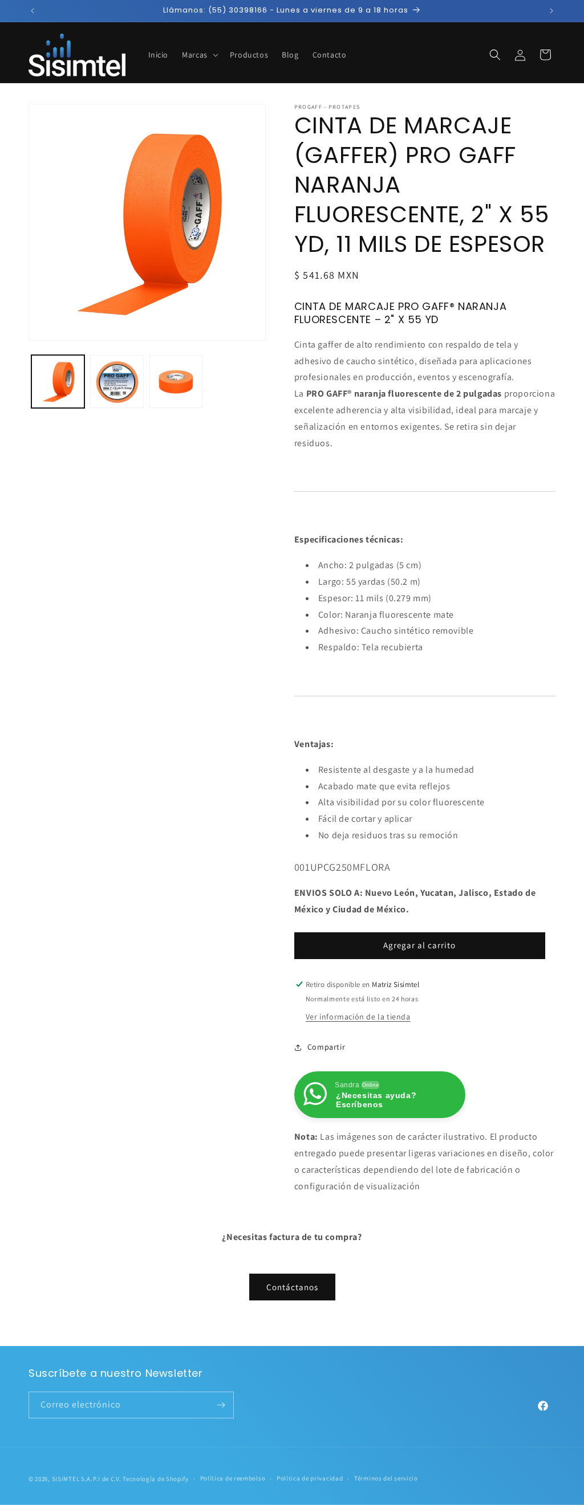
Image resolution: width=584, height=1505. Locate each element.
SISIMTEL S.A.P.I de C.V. (86, 1479)
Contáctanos (292, 1287)
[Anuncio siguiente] (551, 11)
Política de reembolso (233, 1478)
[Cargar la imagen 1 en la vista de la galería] (57, 381)
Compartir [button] (326, 1047)
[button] (199, 55)
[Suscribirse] (220, 1405)
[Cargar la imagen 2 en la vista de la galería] (116, 381)
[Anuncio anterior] (32, 11)
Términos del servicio (386, 1478)
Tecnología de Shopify (156, 1479)
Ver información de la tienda (358, 1017)
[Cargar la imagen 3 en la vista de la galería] (175, 381)
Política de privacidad (310, 1478)
